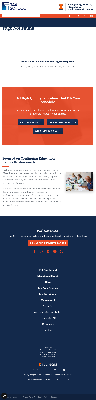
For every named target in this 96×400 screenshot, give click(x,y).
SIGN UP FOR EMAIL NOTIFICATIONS (48, 243)
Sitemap (54, 397)
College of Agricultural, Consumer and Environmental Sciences (48, 375)
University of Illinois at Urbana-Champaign (48, 370)
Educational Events (60, 122)
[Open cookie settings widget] (4, 396)
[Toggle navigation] (91, 23)
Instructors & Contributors (48, 312)
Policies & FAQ (48, 318)
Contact (48, 330)
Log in (72, 16)
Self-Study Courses (46, 131)
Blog (48, 282)
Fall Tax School (29, 122)
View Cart (84, 16)
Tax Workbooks (48, 294)
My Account (48, 300)
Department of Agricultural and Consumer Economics (48, 379)
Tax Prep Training (48, 288)
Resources (48, 324)
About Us (48, 306)
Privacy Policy (29, 397)
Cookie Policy (43, 397)
